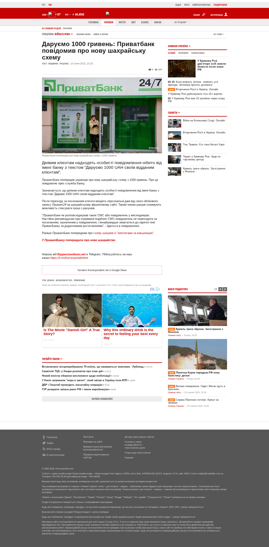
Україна (108, 22)
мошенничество (64, 280)
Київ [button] (44, 14)
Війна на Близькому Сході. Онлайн (204, 120)
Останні (171, 52)
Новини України (178, 46)
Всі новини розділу (51, 28)
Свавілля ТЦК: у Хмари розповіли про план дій (76, 371)
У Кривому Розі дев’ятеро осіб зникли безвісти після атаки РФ (212, 65)
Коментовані (197, 52)
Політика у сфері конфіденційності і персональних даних (135, 445)
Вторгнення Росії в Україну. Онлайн (193, 89)
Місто (122, 22)
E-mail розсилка (55, 455)
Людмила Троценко (58, 63)
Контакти (88, 437)
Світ (133, 22)
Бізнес (145, 22)
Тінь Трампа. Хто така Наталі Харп (203, 144)
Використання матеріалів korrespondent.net (97, 448)
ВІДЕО (178, 5)
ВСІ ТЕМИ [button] (218, 34)
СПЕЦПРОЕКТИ (220, 5)
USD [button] (67, 14)
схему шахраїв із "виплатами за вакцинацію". (123, 233)
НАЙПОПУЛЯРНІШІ (201, 5)
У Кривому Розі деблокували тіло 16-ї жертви (195, 93)
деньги (50, 280)
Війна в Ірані (81, 34)
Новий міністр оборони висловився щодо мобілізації (80, 375)
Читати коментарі (102, 399)
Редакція (129, 457)
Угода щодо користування (138, 452)
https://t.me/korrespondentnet (69, 257)
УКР (50, 5)
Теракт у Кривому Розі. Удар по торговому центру (201, 158)
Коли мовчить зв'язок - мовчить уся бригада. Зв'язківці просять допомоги (193, 83)
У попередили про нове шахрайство (78, 240)
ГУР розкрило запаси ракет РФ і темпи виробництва (79, 389)
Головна (93, 22)
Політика (67, 28)
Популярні (183, 52)
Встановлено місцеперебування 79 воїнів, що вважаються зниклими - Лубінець (97, 366)
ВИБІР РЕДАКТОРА (178, 289)
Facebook (52, 437)
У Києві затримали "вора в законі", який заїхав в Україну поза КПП (88, 380)
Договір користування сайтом (139, 437)
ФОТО (186, 5)
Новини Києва (83, 34)
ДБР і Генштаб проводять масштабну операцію (75, 384)
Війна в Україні (101, 34)
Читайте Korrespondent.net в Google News (102, 270)
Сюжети (172, 112)
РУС (43, 5)
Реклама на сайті (92, 441)
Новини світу (174, 335)
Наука (157, 22)
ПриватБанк (79, 280)
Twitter (50, 443)
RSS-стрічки (53, 449)
